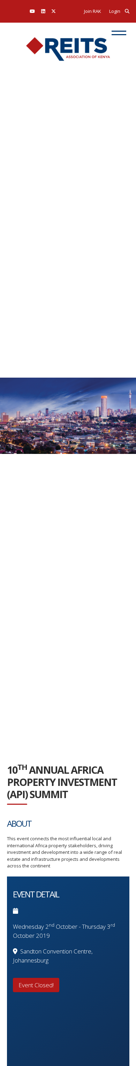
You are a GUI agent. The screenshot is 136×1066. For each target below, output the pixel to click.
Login (114, 11)
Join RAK (92, 11)
